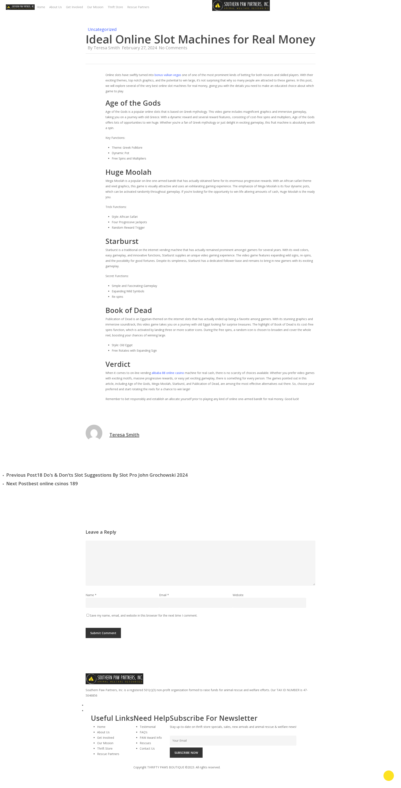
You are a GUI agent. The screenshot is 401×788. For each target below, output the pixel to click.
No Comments (173, 48)
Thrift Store (105, 748)
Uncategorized (102, 29)
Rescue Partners (108, 754)
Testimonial (148, 727)
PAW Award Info (151, 738)
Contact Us (147, 748)
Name (91, 595)
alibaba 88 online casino (168, 373)
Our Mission (105, 743)
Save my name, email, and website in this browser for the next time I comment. (143, 615)
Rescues (145, 743)
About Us (103, 732)
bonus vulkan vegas (168, 75)
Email (164, 595)
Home (101, 727)
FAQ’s (143, 732)
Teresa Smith (107, 48)
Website (238, 595)
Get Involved (105, 738)
